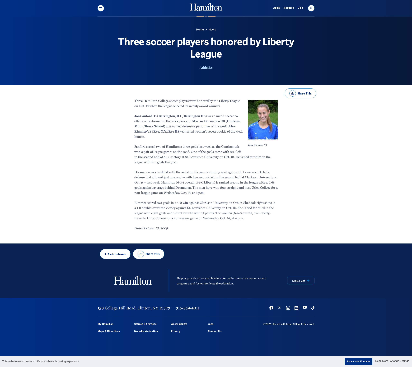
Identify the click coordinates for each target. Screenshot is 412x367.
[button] (101, 8)
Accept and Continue (358, 361)
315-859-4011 (188, 308)
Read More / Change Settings (392, 361)
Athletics (206, 67)
